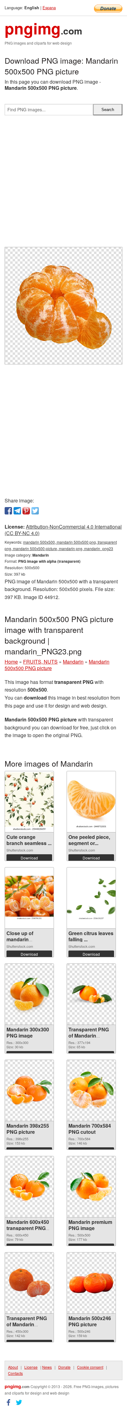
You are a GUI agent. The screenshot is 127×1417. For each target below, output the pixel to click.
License (31, 1367)
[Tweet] (35, 510)
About (13, 1367)
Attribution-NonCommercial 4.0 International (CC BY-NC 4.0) (63, 530)
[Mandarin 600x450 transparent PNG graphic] (29, 1186)
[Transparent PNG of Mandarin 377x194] (91, 994)
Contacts (15, 1373)
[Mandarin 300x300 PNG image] (29, 994)
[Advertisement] (63, 183)
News (47, 1367)
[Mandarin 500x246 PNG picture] (91, 1283)
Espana (49, 7)
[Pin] (26, 510)
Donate (64, 1367)
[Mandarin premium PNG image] (91, 1186)
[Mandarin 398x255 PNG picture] (29, 1090)
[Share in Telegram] (17, 510)
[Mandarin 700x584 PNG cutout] (91, 1090)
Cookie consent (90, 1367)
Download (29, 857)
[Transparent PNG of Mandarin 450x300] (29, 1283)
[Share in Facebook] (8, 510)
